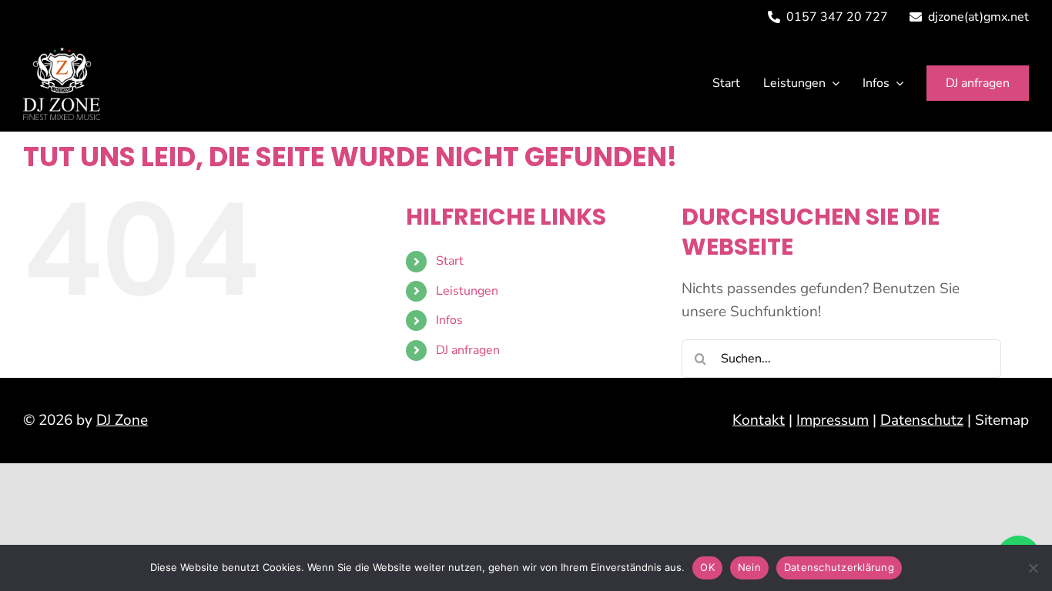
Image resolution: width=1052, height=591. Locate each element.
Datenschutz (921, 420)
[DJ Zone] (61, 54)
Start (450, 260)
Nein (749, 567)
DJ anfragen (468, 350)
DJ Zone (122, 420)
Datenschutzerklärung (839, 567)
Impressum (832, 420)
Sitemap (1002, 420)
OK (707, 567)
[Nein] (1032, 568)
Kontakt (758, 420)
